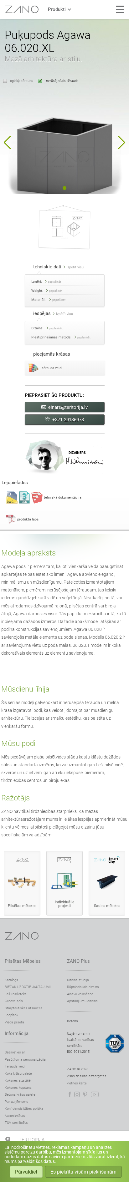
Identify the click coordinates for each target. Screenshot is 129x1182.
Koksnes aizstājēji (18, 1080)
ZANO (22, 9)
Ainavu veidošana (80, 994)
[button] (7, 143)
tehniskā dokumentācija (62, 497)
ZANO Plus (78, 961)
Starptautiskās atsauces (24, 1008)
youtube (95, 1094)
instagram (77, 1094)
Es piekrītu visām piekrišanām (83, 1172)
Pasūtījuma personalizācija (25, 1060)
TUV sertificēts (16, 1123)
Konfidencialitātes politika (24, 1109)
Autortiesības (15, 1116)
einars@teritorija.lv (68, 407)
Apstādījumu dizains (82, 1001)
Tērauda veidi (15, 1066)
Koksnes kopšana (18, 1088)
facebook (70, 1094)
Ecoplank (11, 1015)
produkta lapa (28, 519)
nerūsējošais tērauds (62, 81)
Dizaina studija (78, 980)
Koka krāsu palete (18, 1074)
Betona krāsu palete (20, 1095)
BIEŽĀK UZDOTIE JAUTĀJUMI (28, 987)
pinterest (85, 1094)
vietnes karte (77, 1083)
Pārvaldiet (26, 1172)
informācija (16, 1033)
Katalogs (11, 980)
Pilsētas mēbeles (23, 961)
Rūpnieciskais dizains (83, 987)
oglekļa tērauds (21, 81)
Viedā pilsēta (14, 1022)
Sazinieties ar (15, 1052)
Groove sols (14, 1001)
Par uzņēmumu (16, 1102)
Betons (72, 1021)
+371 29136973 (68, 420)
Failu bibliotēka (16, 994)
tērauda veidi (52, 368)
